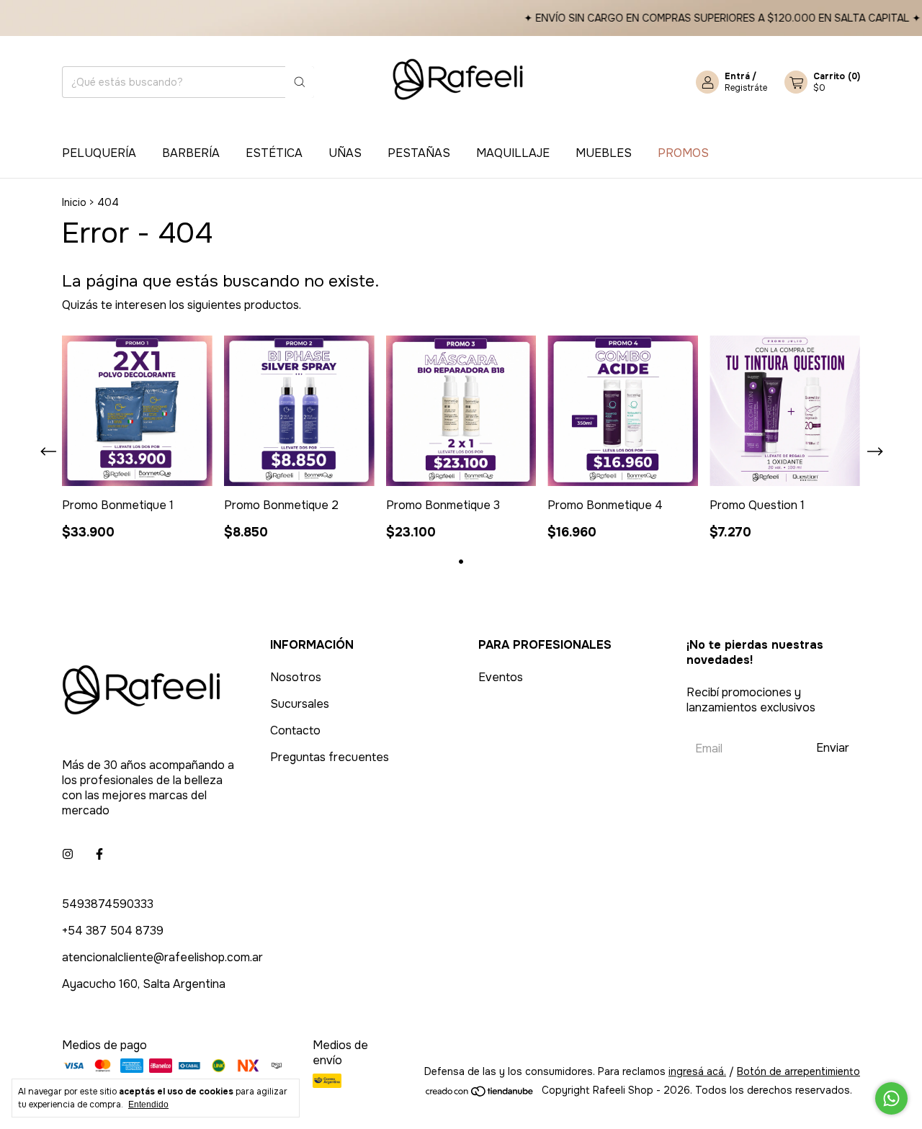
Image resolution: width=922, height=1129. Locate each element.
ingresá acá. (697, 1071)
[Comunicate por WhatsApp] (891, 1098)
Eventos (500, 677)
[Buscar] (299, 82)
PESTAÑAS (419, 153)
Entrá (737, 76)
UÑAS (345, 153)
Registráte (746, 88)
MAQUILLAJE (513, 153)
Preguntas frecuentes (329, 757)
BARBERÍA (191, 153)
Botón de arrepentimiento (798, 1071)
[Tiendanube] (480, 1093)
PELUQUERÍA (99, 153)
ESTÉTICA (274, 153)
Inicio (74, 202)
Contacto (295, 730)
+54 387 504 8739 (113, 930)
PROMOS (683, 153)
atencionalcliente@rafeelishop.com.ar (162, 957)
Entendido (148, 1104)
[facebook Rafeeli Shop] (99, 854)
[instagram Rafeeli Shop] (67, 854)
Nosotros (295, 677)
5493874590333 (107, 904)
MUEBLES (604, 153)
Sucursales (299, 703)
